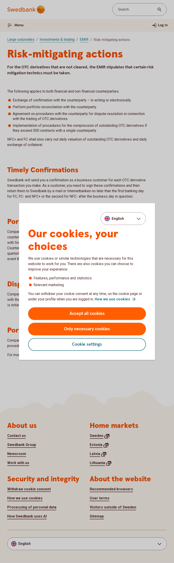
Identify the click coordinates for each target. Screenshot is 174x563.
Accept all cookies (87, 313)
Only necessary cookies (87, 329)
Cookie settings (87, 344)
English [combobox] (118, 218)
